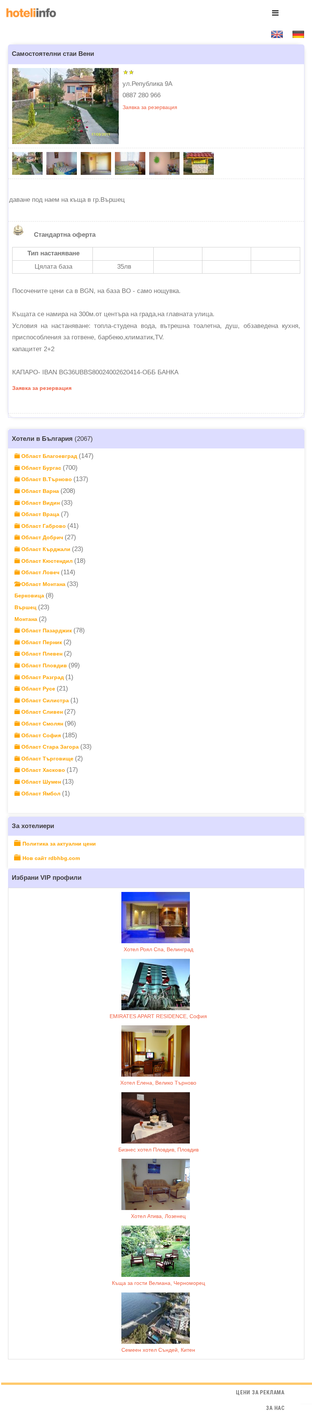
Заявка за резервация (150, 107)
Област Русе (38, 689)
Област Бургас (41, 468)
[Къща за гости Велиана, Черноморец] (155, 1251)
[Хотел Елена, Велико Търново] (155, 1051)
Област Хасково (43, 770)
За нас (275, 1408)
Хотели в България (42, 438)
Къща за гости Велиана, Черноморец (158, 1283)
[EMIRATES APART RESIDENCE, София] (155, 984)
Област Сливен (42, 712)
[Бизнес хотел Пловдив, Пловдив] (155, 1118)
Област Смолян (42, 724)
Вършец (26, 607)
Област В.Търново (46, 479)
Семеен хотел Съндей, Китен (158, 1350)
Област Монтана (43, 584)
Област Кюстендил (47, 561)
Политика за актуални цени (59, 844)
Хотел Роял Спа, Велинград (158, 949)
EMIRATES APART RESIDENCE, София (158, 1016)
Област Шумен (41, 782)
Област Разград (42, 677)
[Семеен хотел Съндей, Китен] (155, 1318)
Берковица (30, 595)
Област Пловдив (44, 665)
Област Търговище (47, 759)
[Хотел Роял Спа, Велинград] (155, 917)
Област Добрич (42, 537)
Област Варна (40, 491)
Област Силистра (45, 700)
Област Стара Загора (50, 747)
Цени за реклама (260, 1392)
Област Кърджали (46, 549)
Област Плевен (42, 654)
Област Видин (40, 503)
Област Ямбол (41, 793)
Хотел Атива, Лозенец (158, 1216)
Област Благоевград (49, 456)
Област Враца (40, 514)
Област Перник (42, 642)
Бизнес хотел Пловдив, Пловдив (158, 1150)
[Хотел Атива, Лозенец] (155, 1184)
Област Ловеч (40, 572)
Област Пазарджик (46, 630)
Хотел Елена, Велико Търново (158, 1083)
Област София (41, 735)
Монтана (26, 619)
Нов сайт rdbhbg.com (51, 858)
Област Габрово (43, 526)
